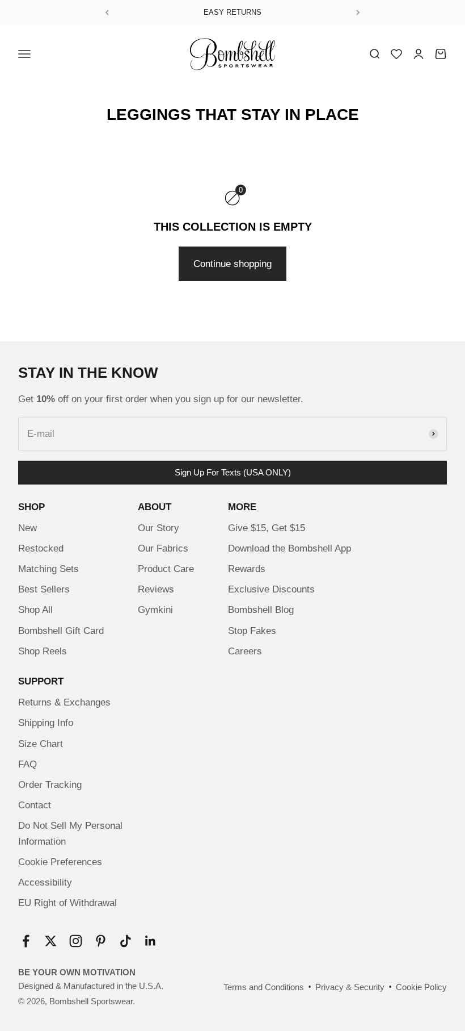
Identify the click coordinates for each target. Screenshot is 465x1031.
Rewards (246, 568)
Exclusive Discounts (271, 589)
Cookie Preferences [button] (60, 862)
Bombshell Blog (261, 609)
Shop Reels (42, 651)
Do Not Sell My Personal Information (70, 833)
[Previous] (107, 12)
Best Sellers (44, 589)
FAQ (27, 764)
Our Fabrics (163, 548)
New (27, 528)
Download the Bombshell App (289, 548)
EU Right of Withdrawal (67, 903)
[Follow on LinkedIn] (150, 941)
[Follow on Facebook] (25, 941)
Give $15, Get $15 (266, 528)
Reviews (156, 589)
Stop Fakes (252, 630)
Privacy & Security (349, 987)
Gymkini (155, 609)
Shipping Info (45, 722)
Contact (34, 805)
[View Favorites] (396, 54)
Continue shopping (232, 263)
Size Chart (40, 743)
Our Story (158, 528)
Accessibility (45, 882)
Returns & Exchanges (64, 702)
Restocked (41, 548)
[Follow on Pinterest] (100, 941)
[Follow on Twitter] (50, 941)
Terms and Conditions (263, 987)
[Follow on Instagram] (75, 941)
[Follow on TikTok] (125, 941)
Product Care (166, 568)
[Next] (358, 12)
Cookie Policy (421, 987)
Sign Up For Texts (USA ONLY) (233, 472)
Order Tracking (50, 784)
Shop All (35, 609)
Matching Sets (48, 568)
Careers (245, 651)
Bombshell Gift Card (61, 630)
